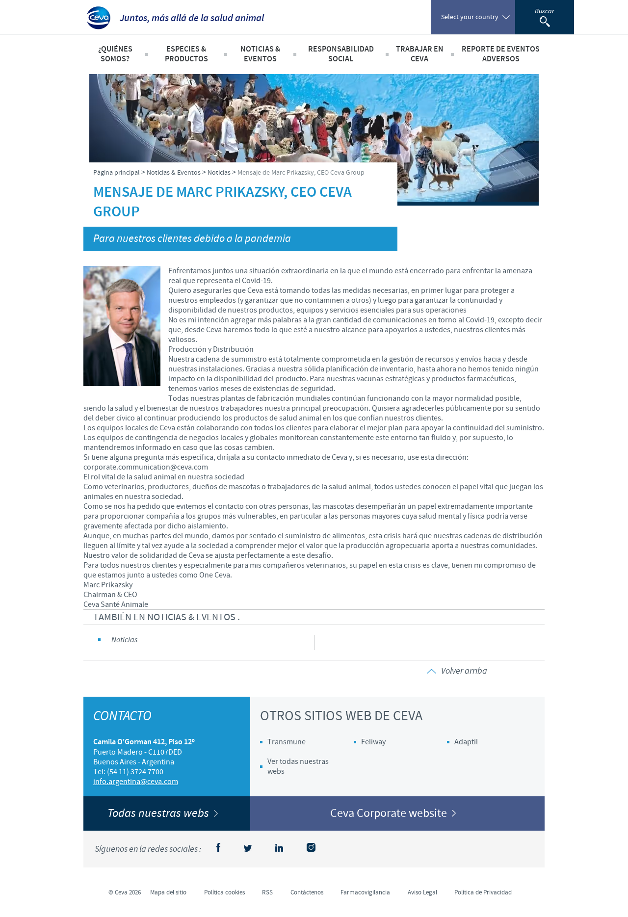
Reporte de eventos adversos (501, 54)
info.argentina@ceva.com (135, 781)
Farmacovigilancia (365, 892)
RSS (267, 892)
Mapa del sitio (168, 892)
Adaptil (466, 742)
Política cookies (224, 892)
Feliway (373, 742)
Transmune (286, 742)
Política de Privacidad (483, 892)
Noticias (124, 640)
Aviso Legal (422, 892)
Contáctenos (306, 892)
